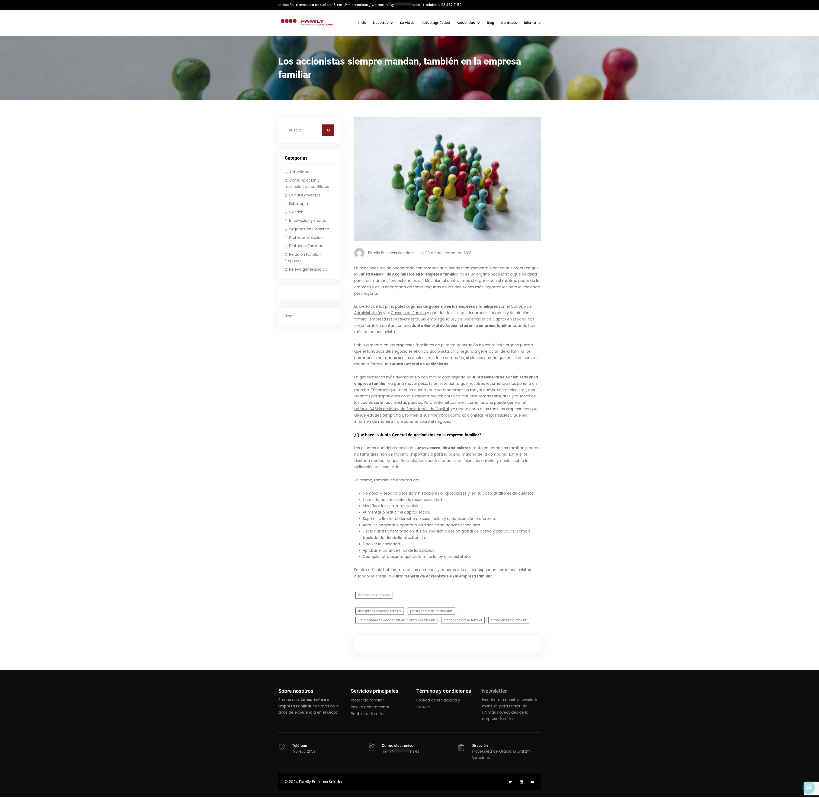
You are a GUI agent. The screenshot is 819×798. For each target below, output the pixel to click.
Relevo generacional (308, 269)
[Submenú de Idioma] (539, 22)
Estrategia (298, 203)
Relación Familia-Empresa (303, 257)
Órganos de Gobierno (309, 229)
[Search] (328, 130)
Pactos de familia (367, 713)
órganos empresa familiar (463, 620)
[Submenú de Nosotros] (391, 22)
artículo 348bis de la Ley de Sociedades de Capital (401, 408)
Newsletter (494, 691)
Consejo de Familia (408, 312)
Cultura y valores (305, 195)
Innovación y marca (308, 220)
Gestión (296, 212)
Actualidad (299, 172)
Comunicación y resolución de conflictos (307, 183)
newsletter (530, 699)
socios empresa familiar (509, 620)
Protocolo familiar (367, 700)
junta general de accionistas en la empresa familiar (396, 620)
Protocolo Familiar (305, 245)
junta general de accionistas (431, 611)
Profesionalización (306, 237)
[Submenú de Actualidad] (478, 22)
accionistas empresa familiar (379, 611)
